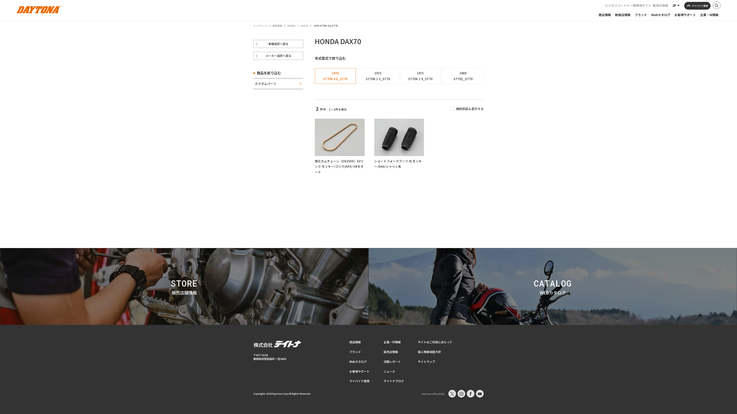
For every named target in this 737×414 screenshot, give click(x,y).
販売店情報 (660, 5)
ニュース (389, 371)
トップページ (260, 26)
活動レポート (392, 362)
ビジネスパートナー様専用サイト (628, 5)
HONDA (291, 25)
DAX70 (304, 25)
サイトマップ (426, 362)
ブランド (355, 352)
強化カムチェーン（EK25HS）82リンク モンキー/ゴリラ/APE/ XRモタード (339, 166)
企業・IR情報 (392, 342)
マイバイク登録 (359, 381)
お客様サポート (359, 371)
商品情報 (277, 25)
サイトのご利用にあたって (435, 342)
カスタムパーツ (265, 83)
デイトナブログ (394, 381)
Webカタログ (358, 362)
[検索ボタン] (716, 5)
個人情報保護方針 (429, 352)
